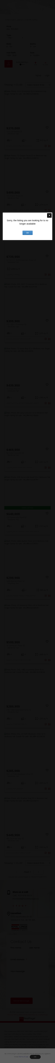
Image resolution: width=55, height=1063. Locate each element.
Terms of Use (23, 1057)
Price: (13, 29)
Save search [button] (8, 64)
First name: (15, 947)
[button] (13, 906)
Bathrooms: (33, 46)
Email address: (17, 959)
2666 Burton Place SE (15, 582)
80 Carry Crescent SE (15, 454)
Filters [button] (45, 64)
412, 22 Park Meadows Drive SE (19, 775)
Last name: (34, 947)
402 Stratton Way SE (15, 839)
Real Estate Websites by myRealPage (33, 1015)
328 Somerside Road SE (16, 518)
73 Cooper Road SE (14, 197)
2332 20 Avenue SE (14, 132)
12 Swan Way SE (13, 389)
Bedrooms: (9, 46)
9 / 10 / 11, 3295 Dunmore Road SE (21, 261)
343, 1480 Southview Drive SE (18, 711)
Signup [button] (38, 75)
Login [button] (47, 75)
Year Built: (11, 55)
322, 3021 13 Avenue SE (16, 325)
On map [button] (35, 64)
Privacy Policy (12, 1015)
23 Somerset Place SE (15, 646)
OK (35, 1057)
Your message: (17, 971)
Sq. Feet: (35, 55)
